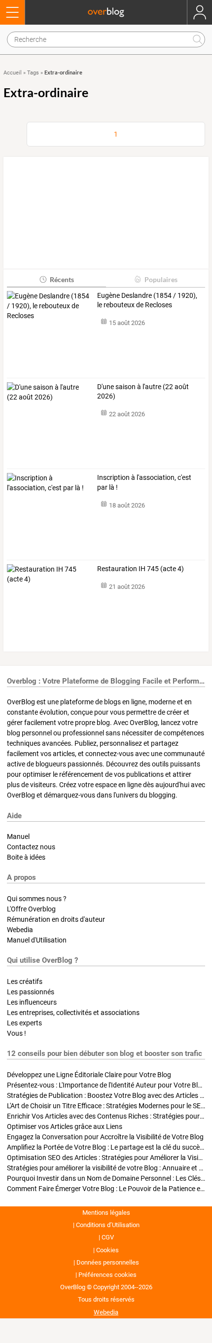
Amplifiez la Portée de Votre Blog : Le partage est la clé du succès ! (107, 1147)
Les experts (24, 1023)
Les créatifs (24, 981)
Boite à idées (26, 857)
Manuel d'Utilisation (37, 940)
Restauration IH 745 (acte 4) (140, 569)
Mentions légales (106, 1212)
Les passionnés (30, 992)
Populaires (160, 279)
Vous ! (16, 1033)
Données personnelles (107, 1262)
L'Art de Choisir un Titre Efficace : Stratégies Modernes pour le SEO (106, 1106)
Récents (62, 279)
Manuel (18, 836)
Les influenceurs (32, 1002)
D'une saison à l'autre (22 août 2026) (143, 391)
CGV (108, 1237)
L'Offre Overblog (31, 909)
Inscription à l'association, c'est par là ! (144, 482)
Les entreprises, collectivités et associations (73, 1012)
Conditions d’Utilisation (108, 1225)
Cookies (107, 1250)
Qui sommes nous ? (37, 899)
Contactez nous (31, 847)
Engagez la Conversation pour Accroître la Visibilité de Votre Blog (105, 1137)
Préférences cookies (107, 1274)
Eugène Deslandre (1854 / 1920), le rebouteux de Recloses (147, 300)
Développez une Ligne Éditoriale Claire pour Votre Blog (89, 1075)
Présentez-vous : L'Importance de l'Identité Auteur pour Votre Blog (106, 1085)
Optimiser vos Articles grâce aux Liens (64, 1126)
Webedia (20, 930)
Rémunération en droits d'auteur (56, 919)
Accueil (12, 73)
